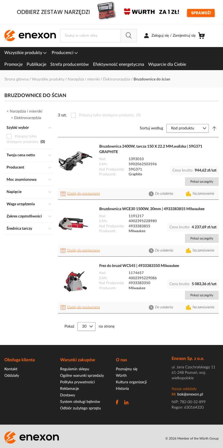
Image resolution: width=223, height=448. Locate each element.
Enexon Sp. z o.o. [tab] (188, 358)
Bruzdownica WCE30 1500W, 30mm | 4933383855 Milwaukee (152, 209)
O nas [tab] (121, 360)
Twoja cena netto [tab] (21, 155)
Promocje (13, 64)
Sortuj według (151, 128)
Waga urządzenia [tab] (21, 204)
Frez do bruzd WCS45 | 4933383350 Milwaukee (139, 266)
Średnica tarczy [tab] (19, 229)
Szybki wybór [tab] (18, 128)
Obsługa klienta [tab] (19, 360)
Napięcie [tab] (14, 192)
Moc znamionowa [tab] (21, 180)
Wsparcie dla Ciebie (167, 64)
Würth (121, 376)
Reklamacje (69, 389)
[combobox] (98, 35)
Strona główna (17, 79)
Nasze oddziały (184, 389)
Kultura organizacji (131, 382)
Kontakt (10, 369)
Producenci (63, 53)
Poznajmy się (126, 369)
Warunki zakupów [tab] (77, 360)
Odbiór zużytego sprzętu (80, 408)
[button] (81, 193)
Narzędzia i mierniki (84, 79)
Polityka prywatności (77, 382)
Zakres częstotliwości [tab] (24, 216)
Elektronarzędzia (117, 79)
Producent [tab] (15, 167)
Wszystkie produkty (23, 53)
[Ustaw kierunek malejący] (214, 128)
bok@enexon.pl (190, 394)
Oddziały (11, 376)
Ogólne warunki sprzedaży (82, 376)
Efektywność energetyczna (118, 64)
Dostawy (67, 395)
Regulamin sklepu (74, 369)
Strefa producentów (69, 64)
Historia (122, 389)
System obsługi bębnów (80, 402)
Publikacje (36, 64)
